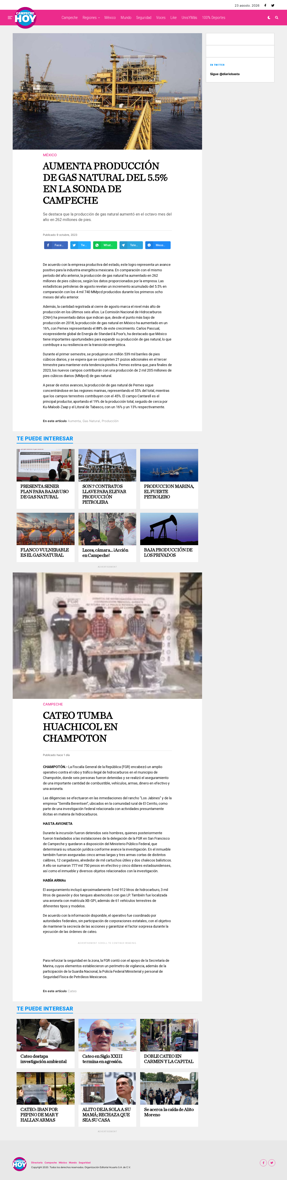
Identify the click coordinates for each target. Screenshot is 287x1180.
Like (173, 17)
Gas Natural (91, 420)
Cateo (72, 991)
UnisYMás (189, 17)
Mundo (126, 17)
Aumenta (74, 420)
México (110, 17)
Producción (110, 420)
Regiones (90, 17)
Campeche (70, 17)
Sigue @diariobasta (225, 74)
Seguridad (143, 17)
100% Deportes (213, 17)
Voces (161, 17)
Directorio (37, 1162)
